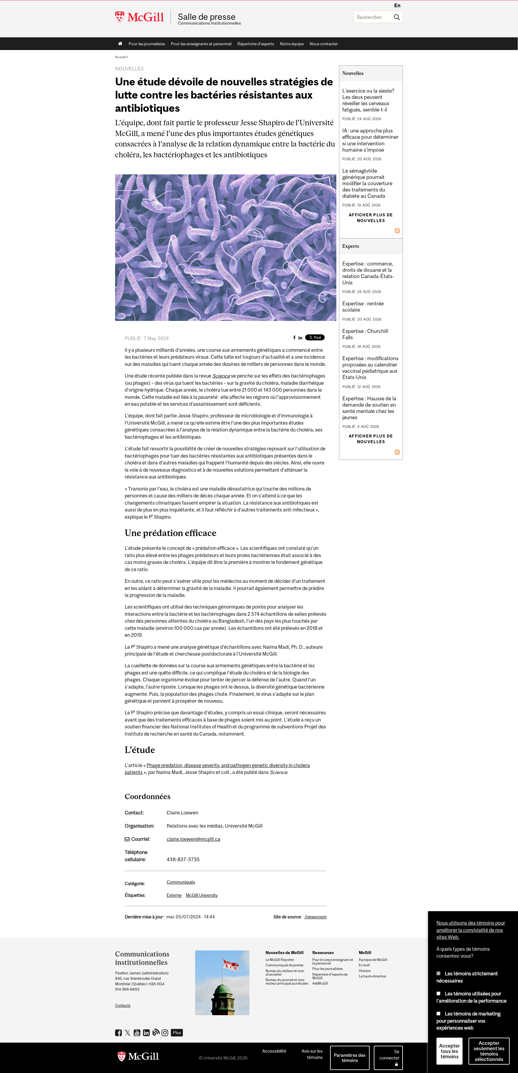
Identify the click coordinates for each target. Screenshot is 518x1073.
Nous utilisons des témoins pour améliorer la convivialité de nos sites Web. (470, 930)
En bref (364, 965)
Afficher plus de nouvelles (371, 218)
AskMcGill (320, 983)
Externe (174, 895)
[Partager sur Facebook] (294, 337)
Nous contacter (324, 43)
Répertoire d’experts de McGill (330, 976)
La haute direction (372, 976)
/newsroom (316, 916)
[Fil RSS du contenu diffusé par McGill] (397, 230)
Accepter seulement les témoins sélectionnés (489, 1051)
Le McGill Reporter (280, 960)
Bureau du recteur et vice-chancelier (285, 972)
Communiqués (181, 882)
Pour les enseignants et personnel (201, 43)
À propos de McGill (373, 960)
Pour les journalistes (147, 43)
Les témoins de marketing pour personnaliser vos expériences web (468, 1020)
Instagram (166, 1032)
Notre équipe (292, 43)
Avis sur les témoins (312, 1054)
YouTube (138, 1032)
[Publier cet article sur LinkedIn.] (300, 337)
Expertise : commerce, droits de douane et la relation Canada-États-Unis (368, 273)
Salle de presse (207, 16)
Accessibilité (274, 1051)
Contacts (122, 1005)
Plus (177, 1032)
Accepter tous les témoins (449, 1051)
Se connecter (389, 1054)
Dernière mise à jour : (144, 916)
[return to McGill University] (138, 1057)
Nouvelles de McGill (285, 952)
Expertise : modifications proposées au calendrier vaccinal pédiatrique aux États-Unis (370, 367)
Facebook (119, 1032)
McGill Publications (156, 1032)
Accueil (120, 43)
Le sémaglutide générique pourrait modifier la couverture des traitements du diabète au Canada (367, 183)
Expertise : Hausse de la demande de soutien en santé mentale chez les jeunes (369, 408)
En (397, 5)
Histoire (365, 971)
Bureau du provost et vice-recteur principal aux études (287, 981)
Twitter (128, 1032)
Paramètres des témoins (349, 1058)
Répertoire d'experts (255, 43)
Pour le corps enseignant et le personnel (332, 961)
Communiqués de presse (284, 965)
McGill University (202, 895)
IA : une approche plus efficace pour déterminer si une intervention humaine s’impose (370, 140)
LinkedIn (147, 1032)
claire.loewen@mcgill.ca (193, 839)
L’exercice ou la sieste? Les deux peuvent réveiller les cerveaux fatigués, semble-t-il (368, 100)
